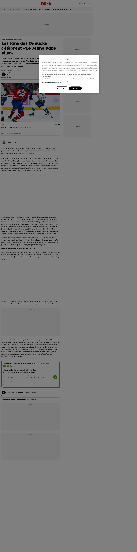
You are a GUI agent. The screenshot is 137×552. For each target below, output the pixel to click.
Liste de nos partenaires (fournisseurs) (51, 82)
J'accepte (75, 88)
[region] (69, 74)
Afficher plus (61, 88)
